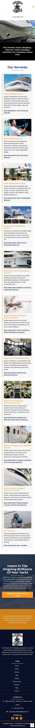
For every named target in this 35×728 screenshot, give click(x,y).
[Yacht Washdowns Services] (17, 172)
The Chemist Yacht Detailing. (24, 723)
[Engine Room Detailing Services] (17, 347)
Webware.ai (21, 725)
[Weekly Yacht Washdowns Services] (17, 215)
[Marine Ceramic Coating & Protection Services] (17, 477)
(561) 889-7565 (18, 17)
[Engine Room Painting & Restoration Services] (17, 389)
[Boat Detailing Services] (17, 127)
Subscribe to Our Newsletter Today (17, 595)
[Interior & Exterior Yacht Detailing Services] (17, 434)
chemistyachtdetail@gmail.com (19, 711)
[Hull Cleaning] (17, 519)
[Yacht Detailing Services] (17, 82)
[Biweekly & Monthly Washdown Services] (17, 259)
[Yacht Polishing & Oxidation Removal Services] (17, 304)
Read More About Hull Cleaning (15, 545)
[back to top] (31, 725)
